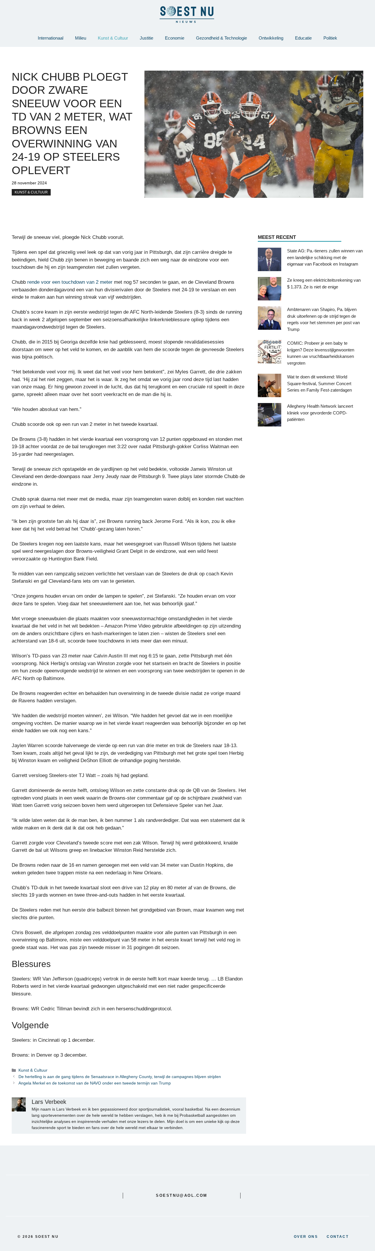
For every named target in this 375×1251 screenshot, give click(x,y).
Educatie (303, 37)
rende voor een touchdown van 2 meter (69, 282)
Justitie (146, 37)
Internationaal (50, 37)
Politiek (330, 37)
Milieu (80, 37)
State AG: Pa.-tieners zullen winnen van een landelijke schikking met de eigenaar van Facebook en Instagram (325, 258)
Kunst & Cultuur (113, 37)
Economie (174, 37)
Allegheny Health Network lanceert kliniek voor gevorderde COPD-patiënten (320, 413)
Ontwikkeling (271, 37)
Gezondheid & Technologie (221, 37)
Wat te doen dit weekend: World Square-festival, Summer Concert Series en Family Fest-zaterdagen (319, 384)
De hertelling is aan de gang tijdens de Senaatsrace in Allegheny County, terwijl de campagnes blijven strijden (119, 1076)
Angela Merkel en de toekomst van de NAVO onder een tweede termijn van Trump (94, 1083)
